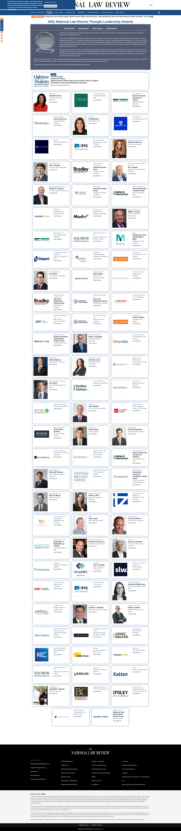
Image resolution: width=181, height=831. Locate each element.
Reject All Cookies (50, 6)
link (92, 424)
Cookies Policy (12, 9)
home (94, 424)
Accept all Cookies (49, 2)
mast (89, 424)
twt (87, 425)
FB (84, 424)
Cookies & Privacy (89, 427)
